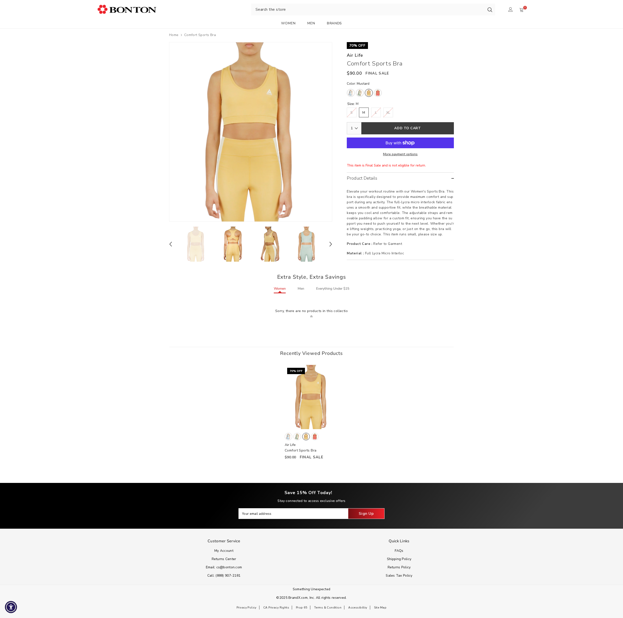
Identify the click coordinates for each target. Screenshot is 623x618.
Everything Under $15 (332, 288)
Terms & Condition (327, 607)
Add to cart (407, 128)
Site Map (380, 607)
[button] (170, 244)
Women (280, 288)
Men (301, 288)
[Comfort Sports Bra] (311, 397)
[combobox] (368, 9)
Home (174, 35)
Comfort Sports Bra (301, 450)
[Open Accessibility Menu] (11, 607)
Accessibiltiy (357, 607)
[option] (250, 131)
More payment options (400, 154)
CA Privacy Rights (276, 607)
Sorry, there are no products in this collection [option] (311, 314)
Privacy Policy (247, 607)
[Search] (490, 9)
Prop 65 (301, 607)
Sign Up (366, 513)
